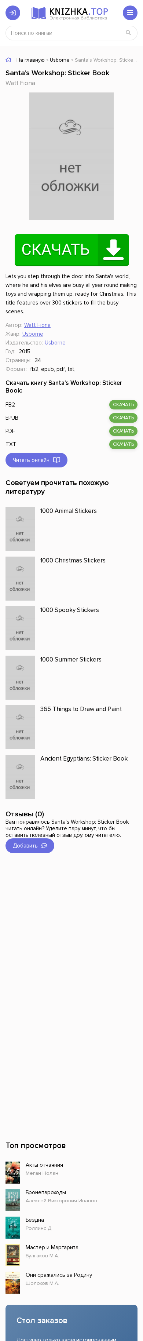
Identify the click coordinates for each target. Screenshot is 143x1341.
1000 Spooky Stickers (69, 610)
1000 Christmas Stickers (73, 560)
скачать (123, 405)
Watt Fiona (20, 83)
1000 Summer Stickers (71, 659)
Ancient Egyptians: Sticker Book (84, 758)
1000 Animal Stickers (68, 511)
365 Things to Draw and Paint (81, 709)
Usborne (32, 334)
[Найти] (128, 33)
